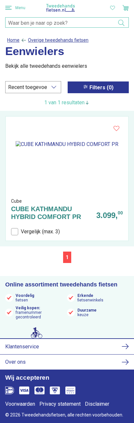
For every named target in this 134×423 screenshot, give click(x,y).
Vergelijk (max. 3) (40, 231)
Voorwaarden (20, 404)
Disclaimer (97, 404)
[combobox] (67, 23)
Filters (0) (101, 87)
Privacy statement (60, 404)
